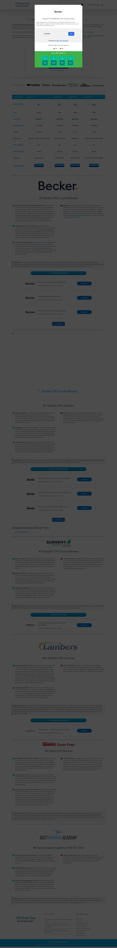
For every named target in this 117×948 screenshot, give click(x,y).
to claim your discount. (61, 41)
